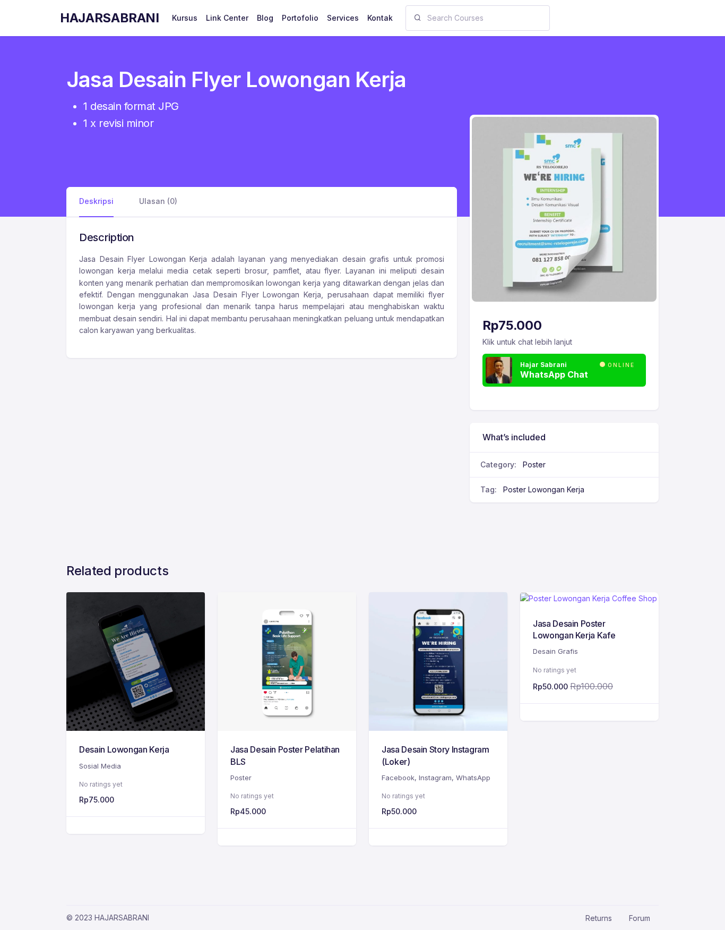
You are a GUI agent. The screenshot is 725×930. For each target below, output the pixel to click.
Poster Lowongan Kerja (543, 489)
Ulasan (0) (158, 201)
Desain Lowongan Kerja (124, 749)
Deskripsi (96, 201)
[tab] (96, 201)
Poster (534, 464)
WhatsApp (473, 777)
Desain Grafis (555, 651)
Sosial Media (100, 766)
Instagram (435, 777)
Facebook (398, 777)
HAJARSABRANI (109, 17)
